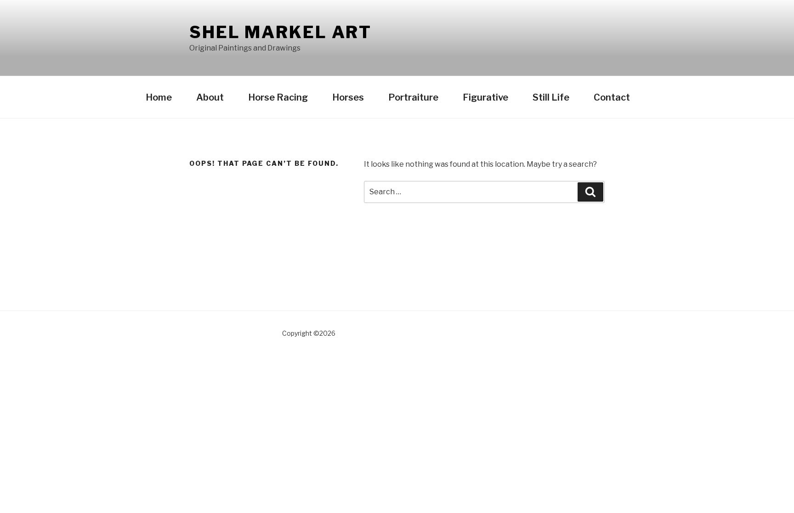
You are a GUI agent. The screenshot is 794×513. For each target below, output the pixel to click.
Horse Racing (278, 97)
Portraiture (413, 97)
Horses (348, 97)
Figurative (485, 97)
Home (159, 97)
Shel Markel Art (280, 32)
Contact (612, 97)
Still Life (551, 97)
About (210, 97)
